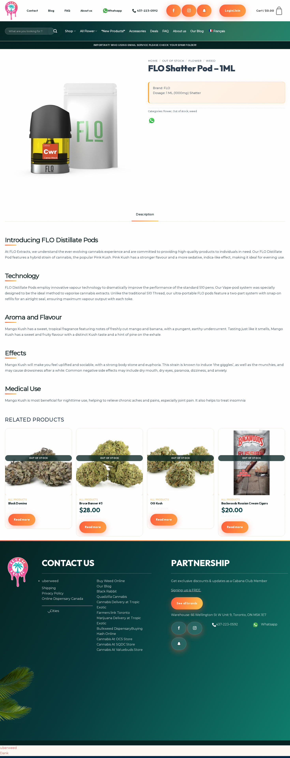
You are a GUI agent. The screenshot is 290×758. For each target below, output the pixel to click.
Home (153, 60)
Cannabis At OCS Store (114, 639)
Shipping (49, 588)
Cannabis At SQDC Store (116, 644)
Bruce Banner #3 (91, 503)
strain (46, 257)
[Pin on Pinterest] (209, 122)
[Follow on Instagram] (189, 11)
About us (86, 10)
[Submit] (55, 31)
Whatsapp (115, 10)
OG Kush (156, 503)
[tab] (145, 214)
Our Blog (197, 31)
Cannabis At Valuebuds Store (120, 650)
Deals (154, 31)
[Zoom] (13, 187)
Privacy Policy (53, 593)
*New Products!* (113, 31)
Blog (51, 10)
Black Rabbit (107, 591)
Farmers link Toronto (113, 613)
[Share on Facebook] (163, 122)
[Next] (282, 484)
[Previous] (7, 484)
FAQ (67, 10)
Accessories (137, 31)
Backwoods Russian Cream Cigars (244, 503)
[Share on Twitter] (178, 122)
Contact (32, 10)
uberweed (50, 581)
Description (145, 214)
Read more (22, 519)
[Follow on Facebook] (173, 11)
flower (194, 60)
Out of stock (173, 60)
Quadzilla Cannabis (112, 597)
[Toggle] (47, 611)
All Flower (87, 31)
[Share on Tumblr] (224, 122)
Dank (4, 753)
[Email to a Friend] (193, 122)
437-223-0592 (227, 624)
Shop (69, 31)
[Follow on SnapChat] (204, 11)
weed (211, 60)
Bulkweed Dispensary (114, 629)
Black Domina (17, 503)
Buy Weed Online (111, 581)
